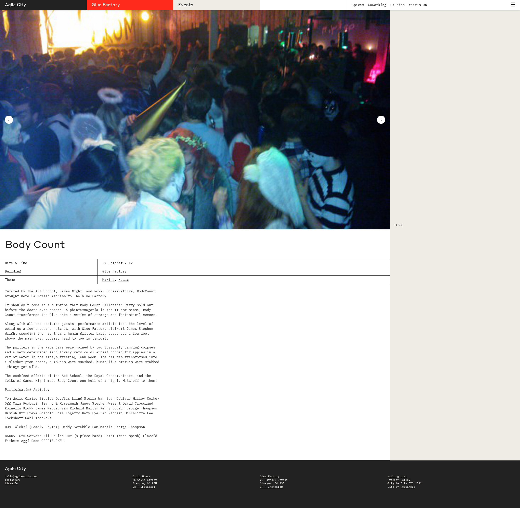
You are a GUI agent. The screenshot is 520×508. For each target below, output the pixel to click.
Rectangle (408, 486)
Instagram (12, 480)
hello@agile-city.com (21, 476)
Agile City (15, 4)
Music (124, 280)
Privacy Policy (399, 480)
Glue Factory (106, 4)
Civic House (141, 476)
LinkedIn (11, 483)
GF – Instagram (271, 486)
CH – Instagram (143, 486)
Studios (397, 5)
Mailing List (397, 476)
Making (108, 280)
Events (185, 4)
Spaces (358, 5)
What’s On (418, 5)
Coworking (377, 5)
